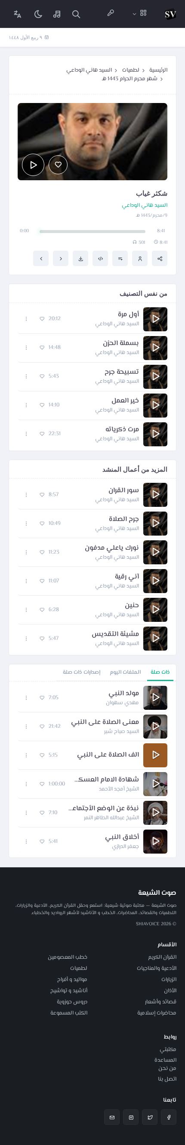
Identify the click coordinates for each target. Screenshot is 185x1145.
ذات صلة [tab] (160, 672)
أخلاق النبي (122, 838)
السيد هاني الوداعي (89, 70)
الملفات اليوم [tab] (125, 672)
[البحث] (76, 14)
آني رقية (127, 577)
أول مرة (128, 315)
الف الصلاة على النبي (108, 755)
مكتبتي (168, 1049)
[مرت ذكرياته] (41, 258)
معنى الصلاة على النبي (105, 723)
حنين (132, 606)
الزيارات (168, 979)
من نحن (167, 1068)
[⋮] (26, 319)
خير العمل (125, 401)
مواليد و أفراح (72, 979)
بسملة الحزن (121, 344)
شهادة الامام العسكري (106, 780)
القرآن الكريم (162, 957)
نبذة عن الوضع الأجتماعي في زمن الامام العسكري (102, 809)
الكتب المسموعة (68, 1013)
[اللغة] (18, 14)
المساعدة (165, 1060)
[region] (92, 769)
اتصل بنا (167, 1079)
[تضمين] (100, 258)
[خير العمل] (60, 258)
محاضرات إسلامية (156, 1013)
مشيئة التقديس (115, 635)
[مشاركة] (159, 258)
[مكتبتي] (57, 14)
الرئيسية (158, 70)
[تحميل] (80, 258)
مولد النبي (123, 694)
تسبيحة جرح (122, 372)
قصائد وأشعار (160, 1002)
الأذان (170, 991)
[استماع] (33, 165)
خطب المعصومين (67, 957)
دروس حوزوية (72, 1002)
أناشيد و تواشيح (68, 991)
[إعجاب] (58, 164)
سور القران (123, 491)
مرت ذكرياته (122, 430)
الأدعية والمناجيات (156, 968)
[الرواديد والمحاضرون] (110, 14)
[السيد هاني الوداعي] (140, 258)
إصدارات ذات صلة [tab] (81, 672)
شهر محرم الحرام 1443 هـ (129, 79)
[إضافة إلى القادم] (120, 258)
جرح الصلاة (124, 520)
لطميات (130, 70)
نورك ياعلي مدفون (112, 548)
